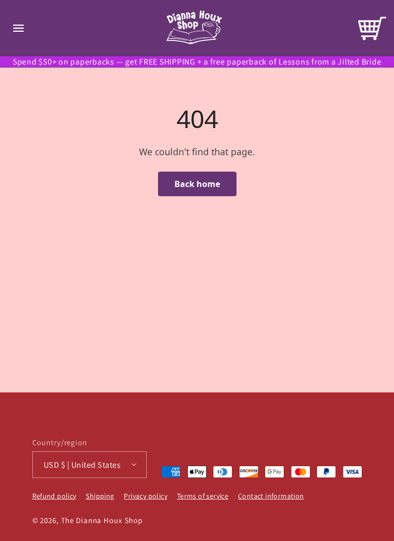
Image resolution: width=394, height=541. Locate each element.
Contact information (271, 496)
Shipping (100, 496)
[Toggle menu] (18, 28)
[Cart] (372, 28)
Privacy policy (145, 496)
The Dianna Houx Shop (102, 520)
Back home (197, 184)
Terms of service (202, 496)
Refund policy (54, 496)
